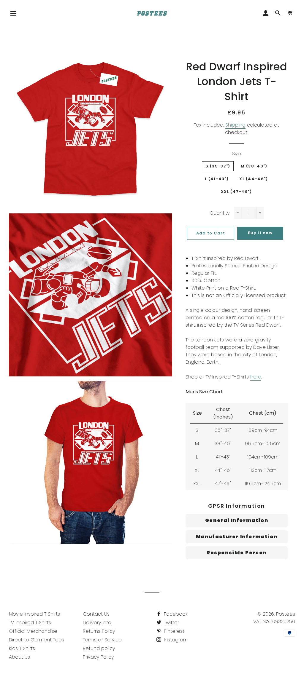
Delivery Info (97, 622)
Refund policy (99, 648)
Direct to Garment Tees (36, 639)
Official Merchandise (33, 631)
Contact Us (96, 614)
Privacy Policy (98, 657)
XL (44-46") (253, 179)
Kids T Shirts (22, 648)
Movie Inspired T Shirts (34, 614)
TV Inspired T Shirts (30, 622)
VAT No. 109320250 (274, 621)
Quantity (219, 213)
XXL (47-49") (236, 191)
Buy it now (260, 233)
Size (236, 153)
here (255, 376)
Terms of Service (102, 639)
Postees (285, 614)
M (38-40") (254, 166)
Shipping (235, 125)
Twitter (170, 622)
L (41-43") (217, 179)
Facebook (175, 614)
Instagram (175, 639)
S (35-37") (217, 166)
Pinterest (173, 631)
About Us (19, 657)
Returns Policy (99, 631)
